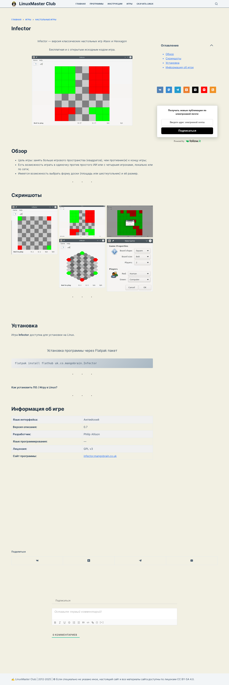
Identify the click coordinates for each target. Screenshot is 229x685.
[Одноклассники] (186, 90)
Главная (80, 4)
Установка (172, 62)
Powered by (179, 141)
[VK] (160, 90)
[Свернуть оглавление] (212, 45)
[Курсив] (60, 623)
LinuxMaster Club (37, 3)
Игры (129, 4)
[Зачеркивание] (69, 623)
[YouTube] (204, 90)
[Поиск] (216, 4)
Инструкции (115, 4)
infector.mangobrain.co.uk (100, 456)
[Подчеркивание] (64, 623)
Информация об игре (180, 67)
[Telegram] (178, 90)
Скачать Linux (145, 4)
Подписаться (187, 130)
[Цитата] (83, 623)
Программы (96, 4)
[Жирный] (55, 623)
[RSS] (213, 90)
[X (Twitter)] (195, 90)
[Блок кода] (88, 623)
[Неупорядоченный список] (78, 623)
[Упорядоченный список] (74, 623)
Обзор (170, 54)
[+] (102, 622)
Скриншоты (173, 58)
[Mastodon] (169, 90)
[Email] (192, 560)
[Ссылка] (92, 623)
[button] (34, 229)
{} (97, 622)
